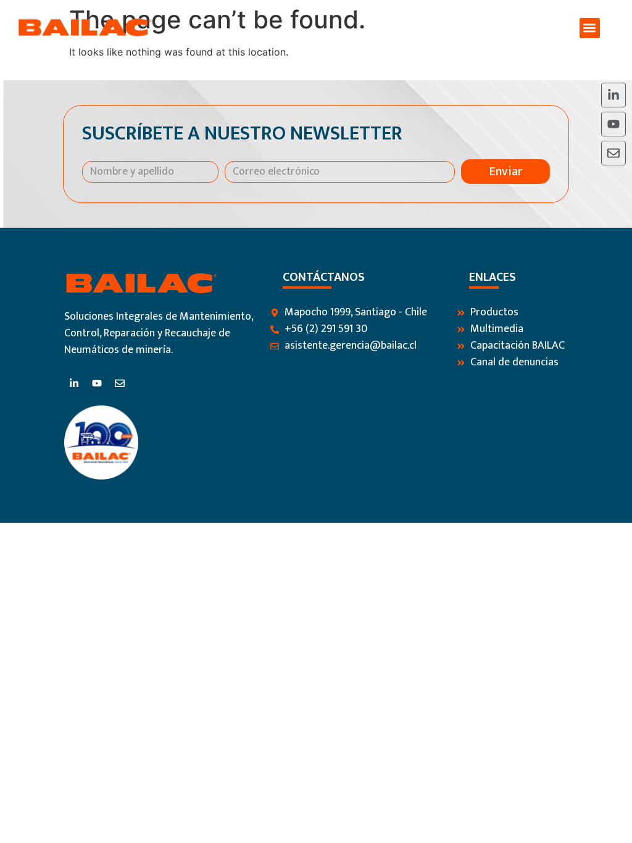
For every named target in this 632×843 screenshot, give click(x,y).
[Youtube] (613, 124)
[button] (590, 28)
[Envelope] (613, 153)
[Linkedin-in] (613, 95)
